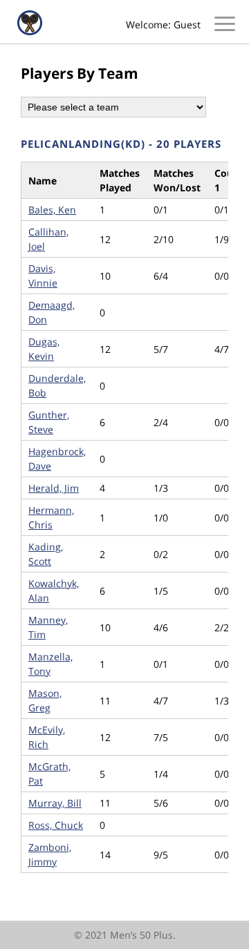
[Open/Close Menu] (224, 26)
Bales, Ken (52, 209)
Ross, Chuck (55, 825)
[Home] (29, 31)
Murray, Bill (55, 802)
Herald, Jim (53, 488)
